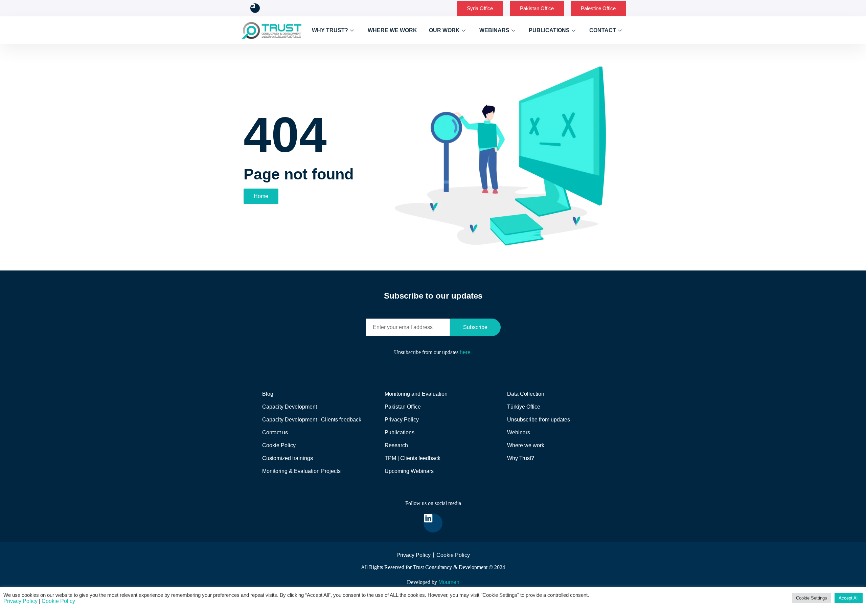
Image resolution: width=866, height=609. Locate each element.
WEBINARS (494, 30)
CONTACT (602, 30)
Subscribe (475, 327)
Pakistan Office (537, 8)
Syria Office (480, 8)
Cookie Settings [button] (811, 598)
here (465, 352)
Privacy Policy (20, 601)
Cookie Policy (58, 601)
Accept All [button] (849, 598)
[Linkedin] (255, 8)
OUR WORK (444, 30)
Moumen (448, 582)
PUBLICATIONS (549, 30)
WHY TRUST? (330, 30)
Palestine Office (598, 8)
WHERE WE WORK (392, 30)
